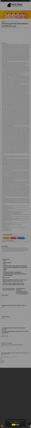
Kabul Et (14, 424)
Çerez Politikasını (17, 422)
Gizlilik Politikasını (12, 422)
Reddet (17, 424)
